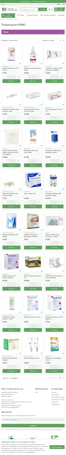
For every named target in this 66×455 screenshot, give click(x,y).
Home (3, 19)
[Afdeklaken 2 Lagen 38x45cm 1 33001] (11, 303)
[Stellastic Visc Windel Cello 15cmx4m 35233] (11, 96)
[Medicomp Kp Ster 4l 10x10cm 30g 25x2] (11, 262)
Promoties (21, 15)
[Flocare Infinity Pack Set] (33, 344)
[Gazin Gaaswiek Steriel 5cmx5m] (11, 344)
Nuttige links (55, 395)
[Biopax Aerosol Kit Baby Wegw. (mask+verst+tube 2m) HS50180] (11, 137)
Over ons (54, 392)
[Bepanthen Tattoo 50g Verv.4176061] (33, 137)
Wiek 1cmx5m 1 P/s (30, 193)
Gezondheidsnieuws (57, 397)
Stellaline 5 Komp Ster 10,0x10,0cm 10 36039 (31, 235)
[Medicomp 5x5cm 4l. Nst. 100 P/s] (11, 54)
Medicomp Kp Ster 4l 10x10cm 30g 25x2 (9, 277)
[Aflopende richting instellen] (64, 40)
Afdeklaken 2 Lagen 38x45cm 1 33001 (8, 318)
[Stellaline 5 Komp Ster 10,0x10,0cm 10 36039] (33, 221)
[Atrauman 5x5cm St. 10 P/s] (33, 303)
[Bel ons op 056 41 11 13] (49, 9)
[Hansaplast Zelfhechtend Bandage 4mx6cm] (55, 137)
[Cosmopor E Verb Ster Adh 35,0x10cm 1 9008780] (55, 54)
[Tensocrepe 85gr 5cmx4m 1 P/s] (55, 96)
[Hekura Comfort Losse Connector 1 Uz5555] (55, 221)
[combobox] (29, 9)
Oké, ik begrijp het (57, 447)
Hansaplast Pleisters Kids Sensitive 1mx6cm (53, 194)
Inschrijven (33, 426)
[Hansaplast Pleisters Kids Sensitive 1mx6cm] (55, 180)
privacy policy (58, 429)
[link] (49, 377)
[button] (33, 32)
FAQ (36, 392)
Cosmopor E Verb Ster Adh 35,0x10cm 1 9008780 (54, 69)
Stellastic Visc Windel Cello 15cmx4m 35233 (10, 110)
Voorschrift (54, 402)
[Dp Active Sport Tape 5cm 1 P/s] (33, 262)
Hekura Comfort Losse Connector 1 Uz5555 (52, 235)
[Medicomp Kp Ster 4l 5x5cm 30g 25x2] (55, 303)
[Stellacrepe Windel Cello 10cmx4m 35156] (11, 180)
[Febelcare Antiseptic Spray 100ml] (33, 54)
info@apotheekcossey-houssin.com (21, 402)
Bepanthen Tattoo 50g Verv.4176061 (31, 151)
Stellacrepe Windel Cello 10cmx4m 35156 (10, 194)
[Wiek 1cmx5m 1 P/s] (33, 180)
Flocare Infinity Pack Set (31, 358)
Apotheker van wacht (58, 399)
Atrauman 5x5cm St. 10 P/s (32, 317)
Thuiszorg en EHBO (32, 15)
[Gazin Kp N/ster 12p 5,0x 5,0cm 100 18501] (33, 96)
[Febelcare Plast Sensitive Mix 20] (55, 344)
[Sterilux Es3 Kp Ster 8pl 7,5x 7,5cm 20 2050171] (55, 262)
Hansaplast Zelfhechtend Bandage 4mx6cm (53, 151)
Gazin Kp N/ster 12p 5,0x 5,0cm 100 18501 (31, 110)
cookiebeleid (31, 452)
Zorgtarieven (55, 404)
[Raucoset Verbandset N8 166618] (11, 221)
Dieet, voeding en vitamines (47, 15)
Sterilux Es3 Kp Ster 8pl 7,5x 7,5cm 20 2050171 (54, 277)
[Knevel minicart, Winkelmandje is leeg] (56, 9)
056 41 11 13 (10, 400)
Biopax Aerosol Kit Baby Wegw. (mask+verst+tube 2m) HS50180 (10, 152)
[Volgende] (63, 377)
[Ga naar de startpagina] (10, 9)
